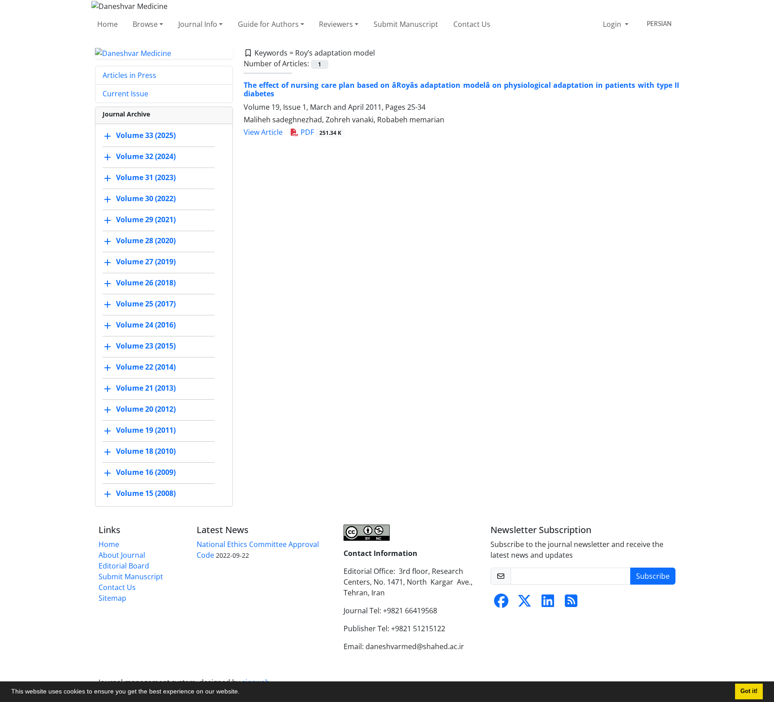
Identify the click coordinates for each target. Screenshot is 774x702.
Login (613, 24)
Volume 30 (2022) (146, 199)
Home (107, 24)
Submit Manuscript (406, 24)
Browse (145, 24)
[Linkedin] (548, 603)
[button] (242, 692)
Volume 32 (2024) (146, 157)
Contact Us (471, 24)
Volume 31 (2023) (146, 178)
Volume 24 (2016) (146, 325)
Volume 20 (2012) (146, 409)
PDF (320, 132)
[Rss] (571, 603)
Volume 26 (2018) (146, 283)
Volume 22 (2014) (146, 367)
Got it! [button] (748, 691)
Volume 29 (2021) (146, 220)
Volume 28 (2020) (146, 241)
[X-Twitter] (524, 603)
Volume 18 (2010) (146, 452)
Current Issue (125, 94)
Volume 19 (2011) (146, 430)
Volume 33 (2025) (146, 136)
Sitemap (112, 598)
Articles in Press (129, 75)
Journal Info (197, 24)
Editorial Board (124, 566)
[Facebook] (501, 603)
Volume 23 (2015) (146, 346)
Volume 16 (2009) (146, 473)
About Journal (122, 555)
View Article (263, 132)
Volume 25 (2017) (146, 304)
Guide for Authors (268, 24)
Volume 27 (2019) (146, 262)
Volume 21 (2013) (146, 388)
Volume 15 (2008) (146, 494)
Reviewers (336, 24)
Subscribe (653, 576)
